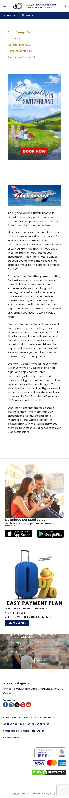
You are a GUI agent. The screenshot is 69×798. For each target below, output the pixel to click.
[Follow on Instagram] (11, 705)
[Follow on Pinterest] (22, 705)
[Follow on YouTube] (28, 705)
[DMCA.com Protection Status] (34, 772)
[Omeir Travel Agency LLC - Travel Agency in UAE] (34, 6)
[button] (5, 6)
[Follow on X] (17, 705)
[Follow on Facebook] (5, 705)
